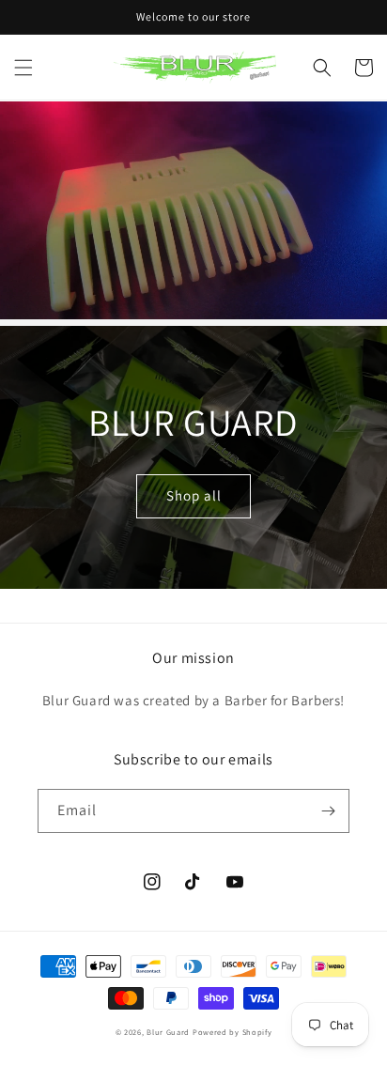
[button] (23, 67)
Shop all (194, 495)
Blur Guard (168, 1031)
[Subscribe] (327, 811)
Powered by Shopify (232, 1031)
